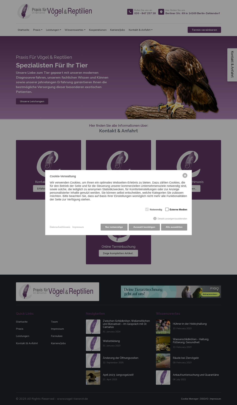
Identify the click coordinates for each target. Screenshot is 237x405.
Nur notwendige (114, 227)
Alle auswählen (174, 227)
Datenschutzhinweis (60, 227)
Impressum (78, 227)
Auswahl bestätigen (144, 227)
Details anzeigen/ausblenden (172, 218)
